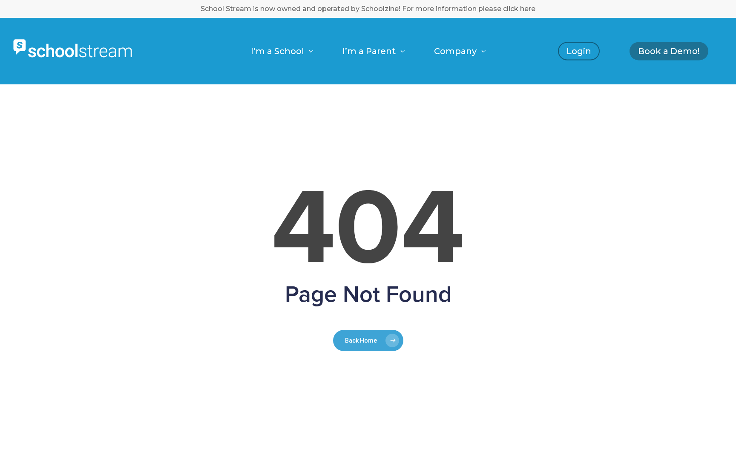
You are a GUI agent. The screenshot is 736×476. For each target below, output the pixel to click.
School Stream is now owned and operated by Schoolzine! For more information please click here (368, 9)
